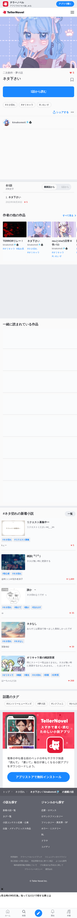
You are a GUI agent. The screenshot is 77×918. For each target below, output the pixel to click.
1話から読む (39, 91)
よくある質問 (61, 861)
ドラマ (44, 840)
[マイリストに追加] (72, 80)
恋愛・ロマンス (48, 810)
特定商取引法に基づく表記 (42, 861)
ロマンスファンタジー (52, 816)
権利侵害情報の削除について (25, 865)
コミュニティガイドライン (55, 857)
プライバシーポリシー (33, 869)
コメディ (45, 847)
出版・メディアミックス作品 (17, 828)
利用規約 (14, 857)
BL (42, 834)
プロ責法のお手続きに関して (51, 865)
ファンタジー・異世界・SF (54, 822)
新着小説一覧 (9, 810)
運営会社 (48, 869)
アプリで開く (65, 3)
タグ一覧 (7, 816)
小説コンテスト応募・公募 (16, 822)
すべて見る (68, 215)
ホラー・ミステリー (51, 828)
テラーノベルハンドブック (31, 857)
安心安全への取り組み (19, 861)
